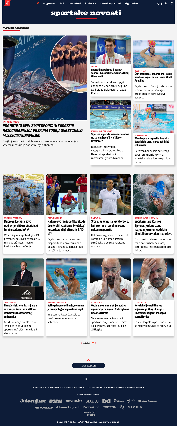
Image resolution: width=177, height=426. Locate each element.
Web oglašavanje (116, 388)
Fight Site (131, 3)
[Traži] (172, 4)
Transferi (75, 3)
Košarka (90, 3)
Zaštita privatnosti (96, 388)
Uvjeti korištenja (53, 388)
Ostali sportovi (111, 3)
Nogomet (49, 3)
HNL (62, 3)
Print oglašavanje (135, 388)
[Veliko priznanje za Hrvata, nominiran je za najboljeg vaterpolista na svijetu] (66, 279)
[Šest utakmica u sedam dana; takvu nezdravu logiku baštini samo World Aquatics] (153, 54)
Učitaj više (87, 343)
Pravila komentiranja (74, 388)
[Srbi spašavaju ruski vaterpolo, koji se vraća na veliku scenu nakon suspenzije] (110, 194)
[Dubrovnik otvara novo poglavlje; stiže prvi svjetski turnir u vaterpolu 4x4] (23, 194)
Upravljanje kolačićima (88, 395)
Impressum (37, 388)
